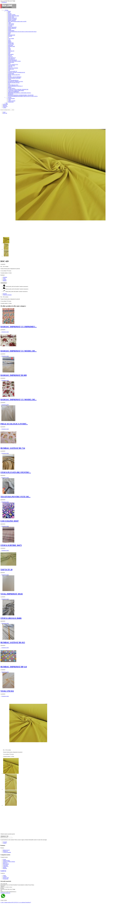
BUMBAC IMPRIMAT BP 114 (14, 667)
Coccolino (10, 26)
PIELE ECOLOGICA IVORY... (14, 424)
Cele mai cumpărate (7, 852)
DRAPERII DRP (11, 35)
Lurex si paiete (11, 38)
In (8, 37)
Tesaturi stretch (11, 62)
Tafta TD (10, 55)
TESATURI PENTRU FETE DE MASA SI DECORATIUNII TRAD (22, 31)
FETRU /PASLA (11, 88)
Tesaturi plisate (11, 73)
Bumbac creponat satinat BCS (14, 74)
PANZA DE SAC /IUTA (13, 84)
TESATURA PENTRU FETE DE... (15, 497)
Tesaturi (8, 11)
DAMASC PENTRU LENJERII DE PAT (16, 72)
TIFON (9, 79)
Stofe (9, 53)
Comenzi (5, 876)
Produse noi (5, 851)
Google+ (5, 279)
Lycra (9, 39)
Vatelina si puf (11, 69)
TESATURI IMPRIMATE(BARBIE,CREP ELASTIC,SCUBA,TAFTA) (23, 96)
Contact (4, 107)
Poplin (9, 48)
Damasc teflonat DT (12, 28)
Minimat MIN (11, 43)
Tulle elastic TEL (11, 65)
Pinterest (4, 280)
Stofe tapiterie (11, 54)
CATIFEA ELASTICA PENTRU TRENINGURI (18, 89)
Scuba (9, 52)
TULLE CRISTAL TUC (13, 64)
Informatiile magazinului (5, 892)
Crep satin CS (11, 24)
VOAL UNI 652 (7, 691)
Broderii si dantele (11, 14)
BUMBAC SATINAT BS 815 (13, 642)
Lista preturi (5, 104)
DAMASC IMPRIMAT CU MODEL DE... (19, 351)
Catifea (9, 22)
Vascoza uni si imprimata (13, 67)
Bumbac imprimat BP (12, 18)
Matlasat (9, 41)
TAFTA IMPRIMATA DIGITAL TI (15, 86)
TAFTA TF (10, 56)
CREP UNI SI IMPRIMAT (13, 91)
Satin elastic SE (11, 50)
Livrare (4, 859)
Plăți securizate (6, 863)
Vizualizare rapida (5, 331)
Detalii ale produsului (7, 294)
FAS (9, 83)
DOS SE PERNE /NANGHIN (14, 78)
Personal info (5, 878)
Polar (9, 47)
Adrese (4, 875)
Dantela (9, 29)
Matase (9, 40)
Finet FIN (10, 36)
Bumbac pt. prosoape (12, 19)
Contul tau (3, 870)
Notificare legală (6, 860)
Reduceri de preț (6, 850)
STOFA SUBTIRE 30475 (11, 545)
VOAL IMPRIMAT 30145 (12, 594)
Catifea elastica (11, 23)
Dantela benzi (11, 101)
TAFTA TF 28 (6, 569)
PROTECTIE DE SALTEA (13, 82)
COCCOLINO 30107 (10, 521)
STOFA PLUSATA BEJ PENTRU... (16, 472)
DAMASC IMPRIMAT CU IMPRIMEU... (19, 326)
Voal (9, 70)
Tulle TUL (10, 66)
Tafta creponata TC (12, 57)
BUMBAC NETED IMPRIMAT (14, 76)
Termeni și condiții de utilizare (9, 861)
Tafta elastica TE (11, 58)
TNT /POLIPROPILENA (13, 80)
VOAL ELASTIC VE (12, 71)
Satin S (9, 49)
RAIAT (9, 75)
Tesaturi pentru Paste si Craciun (14, 61)
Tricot (9, 63)
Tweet (4, 278)
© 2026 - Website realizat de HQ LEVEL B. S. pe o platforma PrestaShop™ (16, 902)
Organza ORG (11, 44)
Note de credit (6, 877)
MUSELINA (10, 93)
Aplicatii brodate (11, 98)
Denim (9, 32)
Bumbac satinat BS (12, 20)
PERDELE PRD (11, 46)
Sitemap (4, 867)
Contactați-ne (5, 866)
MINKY (10, 87)
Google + (5, 843)
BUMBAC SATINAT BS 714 (13, 448)
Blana (9, 12)
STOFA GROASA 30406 (11, 618)
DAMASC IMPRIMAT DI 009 (14, 375)
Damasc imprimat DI (12, 27)
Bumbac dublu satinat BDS (13, 15)
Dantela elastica (11, 30)
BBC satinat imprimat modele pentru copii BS (17, 21)
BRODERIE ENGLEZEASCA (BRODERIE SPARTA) (19, 92)
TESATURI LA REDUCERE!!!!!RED (16, 90)
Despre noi (5, 106)
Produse (5, 10)
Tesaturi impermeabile (12, 59)
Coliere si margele (11, 100)
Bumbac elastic (11, 16)
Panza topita (10, 45)
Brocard (9, 13)
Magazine (5, 105)
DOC (9, 33)
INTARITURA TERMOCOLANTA (15, 81)
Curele (9, 99)
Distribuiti (5, 277)
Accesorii (8, 97)
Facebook (5, 841)
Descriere (5, 293)
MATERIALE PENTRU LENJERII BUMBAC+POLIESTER (20, 95)
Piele (6, 103)
